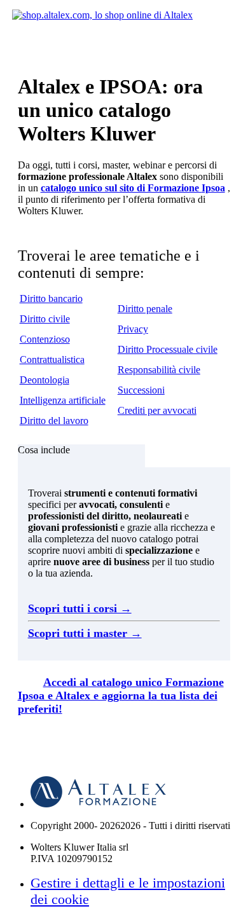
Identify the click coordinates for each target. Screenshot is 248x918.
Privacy (133, 329)
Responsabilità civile (159, 369)
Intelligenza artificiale (63, 400)
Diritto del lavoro (54, 420)
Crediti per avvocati (157, 410)
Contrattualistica (52, 359)
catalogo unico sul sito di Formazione (133, 187)
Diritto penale (145, 308)
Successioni (141, 390)
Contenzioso (45, 339)
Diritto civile (45, 318)
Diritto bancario (51, 298)
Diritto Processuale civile (167, 349)
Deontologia (44, 379)
